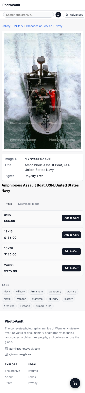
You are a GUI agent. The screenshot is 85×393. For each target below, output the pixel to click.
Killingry (53, 298)
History (68, 298)
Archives (9, 305)
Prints (8, 203)
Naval (7, 298)
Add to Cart (71, 217)
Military (18, 26)
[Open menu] (79, 5)
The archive (12, 370)
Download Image (28, 203)
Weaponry (55, 291)
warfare (71, 291)
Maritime (37, 298)
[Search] (58, 15)
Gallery (6, 26)
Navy (59, 26)
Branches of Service (39, 26)
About (9, 377)
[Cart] (75, 383)
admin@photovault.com (24, 348)
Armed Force (43, 305)
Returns (33, 370)
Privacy (33, 382)
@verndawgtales (20, 354)
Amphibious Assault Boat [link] (23, 185)
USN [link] (50, 185)
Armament (36, 291)
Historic (25, 305)
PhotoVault (11, 5)
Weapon (21, 298)
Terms (32, 377)
